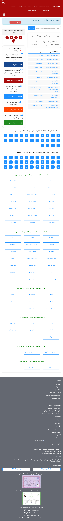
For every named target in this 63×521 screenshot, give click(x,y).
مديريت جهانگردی (32, 251)
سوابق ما (58, 384)
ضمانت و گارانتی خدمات (54, 392)
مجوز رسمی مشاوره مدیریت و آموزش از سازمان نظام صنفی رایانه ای (31, 491)
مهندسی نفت (13, 201)
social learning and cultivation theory (52, 89)
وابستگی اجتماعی (38, 56)
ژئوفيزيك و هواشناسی (51, 308)
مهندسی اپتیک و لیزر (32, 215)
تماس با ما (58, 387)
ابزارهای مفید (57, 435)
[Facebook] (16, 37)
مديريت (32, 237)
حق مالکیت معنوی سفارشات (53, 395)
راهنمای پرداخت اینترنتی (54, 429)
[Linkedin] (13, 41)
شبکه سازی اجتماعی (38, 95)
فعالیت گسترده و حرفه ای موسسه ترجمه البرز (31, 507)
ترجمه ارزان (58, 416)
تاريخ (51, 272)
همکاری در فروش (56, 432)
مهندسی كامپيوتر (51, 181)
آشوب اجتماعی (39, 63)
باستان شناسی (32, 272)
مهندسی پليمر (13, 195)
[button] (41, 6)
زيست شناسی (32, 294)
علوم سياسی (13, 265)
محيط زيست (51, 208)
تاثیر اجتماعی (39, 77)
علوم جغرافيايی (51, 265)
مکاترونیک (12, 215)
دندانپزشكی (51, 337)
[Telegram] (20, 37)
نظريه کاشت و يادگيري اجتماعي (36, 88)
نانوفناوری (13, 301)
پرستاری (32, 323)
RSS (57, 426)
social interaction (55, 82)
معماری (51, 367)
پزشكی (51, 323)
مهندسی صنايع (32, 188)
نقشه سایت (58, 438)
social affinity (51, 56)
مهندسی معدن (51, 201)
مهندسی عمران (13, 181)
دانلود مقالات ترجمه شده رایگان (52, 411)
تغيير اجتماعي (39, 60)
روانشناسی (51, 244)
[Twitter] (11, 37)
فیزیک (12, 294)
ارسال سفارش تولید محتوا (14, 96)
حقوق (12, 237)
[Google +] (7, 37)
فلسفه (12, 258)
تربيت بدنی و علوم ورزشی (32, 244)
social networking (54, 96)
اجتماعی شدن (39, 101)
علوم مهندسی (32, 222)
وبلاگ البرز (58, 390)
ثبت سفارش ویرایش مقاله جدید (14, 81)
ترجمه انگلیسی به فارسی (54, 405)
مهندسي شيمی (13, 188)
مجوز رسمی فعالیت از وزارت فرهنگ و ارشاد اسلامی (31, 474)
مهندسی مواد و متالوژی (32, 195)
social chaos (52, 63)
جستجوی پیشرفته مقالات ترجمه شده (51, 414)
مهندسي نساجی (32, 201)
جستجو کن (31, 28)
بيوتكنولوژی (12, 323)
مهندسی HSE (51, 215)
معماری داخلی (32, 367)
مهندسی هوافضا (12, 208)
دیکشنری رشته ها (32, 10)
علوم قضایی (32, 279)
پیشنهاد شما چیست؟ (15, 22)
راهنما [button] (20, 6)
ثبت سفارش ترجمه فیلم (14, 123)
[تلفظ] (58, 20)
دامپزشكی (32, 330)
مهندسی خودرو (51, 222)
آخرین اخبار (58, 423)
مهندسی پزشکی (51, 195)
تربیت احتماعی (39, 71)
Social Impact (51, 77)
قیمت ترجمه (27, 6)
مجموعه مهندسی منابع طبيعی (32, 352)
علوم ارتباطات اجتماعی (51, 258)
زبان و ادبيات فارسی (32, 258)
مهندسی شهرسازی (32, 208)
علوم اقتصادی (51, 251)
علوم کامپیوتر (32, 308)
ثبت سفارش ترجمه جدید (14, 65)
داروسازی (51, 330)
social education (55, 72)
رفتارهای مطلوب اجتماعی (37, 105)
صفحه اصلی (55, 6)
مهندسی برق (32, 181)
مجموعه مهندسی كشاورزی (51, 352)
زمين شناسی (32, 301)
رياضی (51, 301)
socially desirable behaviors (52, 106)
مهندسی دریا (13, 222)
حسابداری (51, 237)
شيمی (51, 294)
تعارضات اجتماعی (38, 67)
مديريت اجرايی (32, 265)
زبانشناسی (12, 272)
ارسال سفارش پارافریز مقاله (14, 110)
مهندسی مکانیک (51, 188)
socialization (52, 101)
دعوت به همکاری (56, 398)
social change (51, 60)
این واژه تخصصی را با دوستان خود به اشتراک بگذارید (13, 32)
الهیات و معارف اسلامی (51, 279)
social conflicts (51, 67)
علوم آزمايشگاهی (13, 330)
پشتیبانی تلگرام (17, 469)
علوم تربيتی (12, 244)
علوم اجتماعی (13, 251)
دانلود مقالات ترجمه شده (54, 408)
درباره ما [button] (13, 6)
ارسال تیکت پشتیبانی (47, 469)
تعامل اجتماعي (39, 81)
